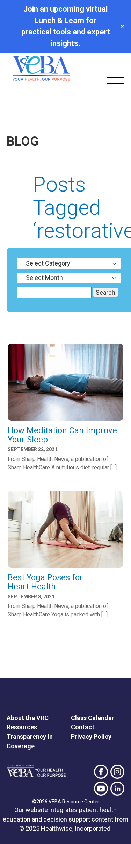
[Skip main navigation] (115, 85)
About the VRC (28, 718)
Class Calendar (92, 718)
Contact (82, 727)
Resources (22, 727)
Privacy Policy (91, 736)
